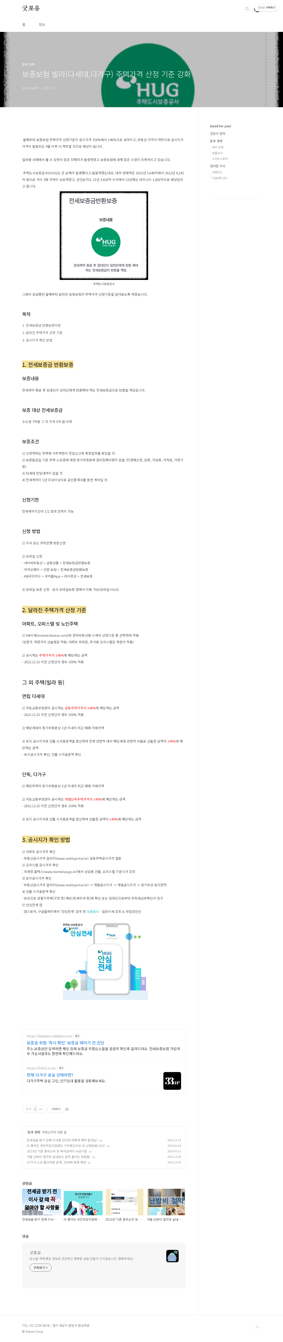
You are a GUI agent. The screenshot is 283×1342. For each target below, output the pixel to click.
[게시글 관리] (41, 1109)
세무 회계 (218, 147)
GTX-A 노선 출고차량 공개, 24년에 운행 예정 (56, 1162)
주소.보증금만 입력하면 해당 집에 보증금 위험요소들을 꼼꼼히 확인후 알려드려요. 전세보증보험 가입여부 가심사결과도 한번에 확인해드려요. (103, 1051)
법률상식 (217, 153)
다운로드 (93, 911)
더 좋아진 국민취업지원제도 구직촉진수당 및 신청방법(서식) (66, 1145)
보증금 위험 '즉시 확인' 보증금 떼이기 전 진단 (65, 1042)
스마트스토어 (220, 159)
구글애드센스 (220, 178)
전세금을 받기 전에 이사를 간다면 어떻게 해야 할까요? (62, 1140)
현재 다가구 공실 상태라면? (50, 1074)
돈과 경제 (34, 1132)
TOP (257, 1327)
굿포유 (31, 9)
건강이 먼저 (217, 133)
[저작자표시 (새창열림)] (67, 1109)
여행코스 (217, 172)
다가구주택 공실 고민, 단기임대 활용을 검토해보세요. (66, 1080)
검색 (247, 9)
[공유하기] (35, 1109)
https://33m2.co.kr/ (42, 1068)
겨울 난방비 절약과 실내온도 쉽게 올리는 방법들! (59, 1156)
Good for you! (220, 126)
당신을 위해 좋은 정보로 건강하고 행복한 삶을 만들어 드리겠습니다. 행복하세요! (82, 1258)
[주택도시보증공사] (104, 193)
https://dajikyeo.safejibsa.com (50, 1036)
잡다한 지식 (217, 166)
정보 (42, 24)
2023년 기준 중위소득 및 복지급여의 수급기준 (57, 1151)
